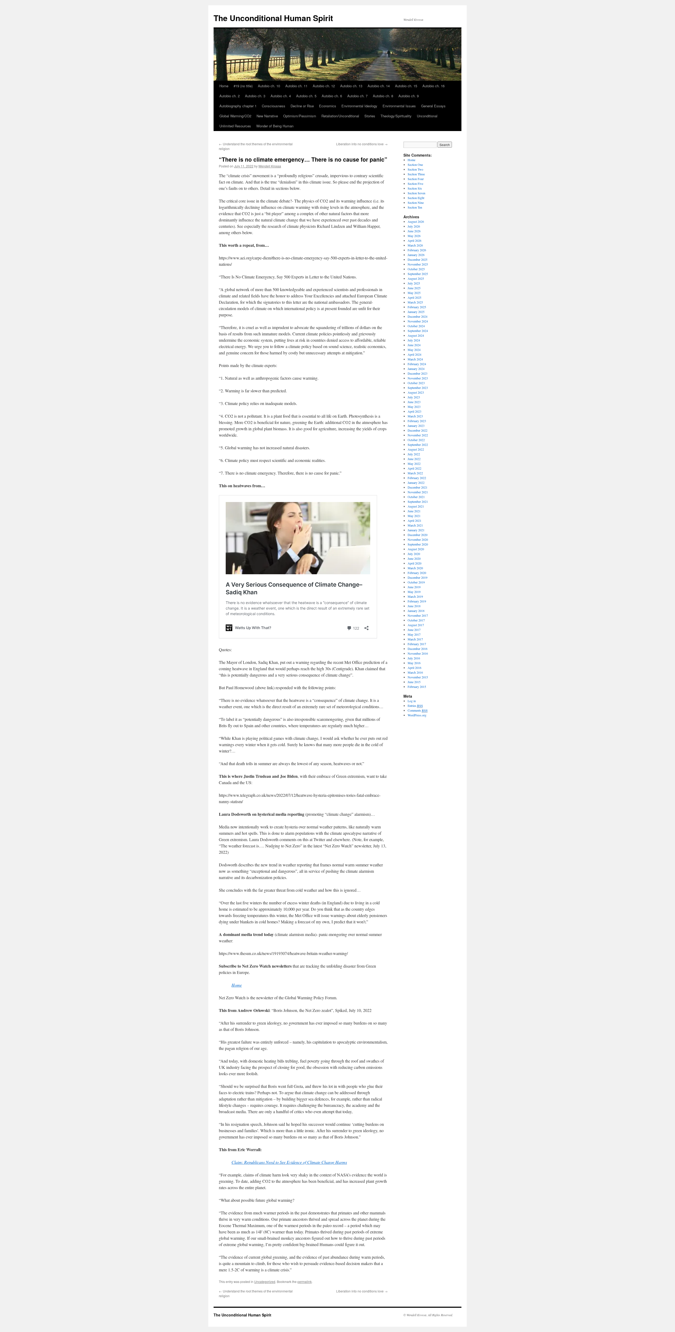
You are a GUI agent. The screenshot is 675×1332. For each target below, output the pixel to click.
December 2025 (417, 259)
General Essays (433, 105)
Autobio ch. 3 (255, 95)
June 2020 (414, 558)
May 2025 (414, 293)
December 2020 (417, 535)
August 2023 (416, 392)
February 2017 (417, 644)
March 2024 (415, 359)
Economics (327, 105)
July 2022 (414, 454)
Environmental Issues (399, 105)
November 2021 (418, 492)
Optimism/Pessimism (299, 115)
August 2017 (416, 625)
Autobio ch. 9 (408, 95)
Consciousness (273, 105)
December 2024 (417, 316)
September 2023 (418, 387)
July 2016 (414, 658)
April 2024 (414, 354)
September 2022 (418, 444)
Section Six (415, 188)
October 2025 (416, 269)
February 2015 (417, 686)
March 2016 (415, 672)
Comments (418, 710)
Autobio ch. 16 (433, 85)
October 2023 (416, 383)
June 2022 (414, 459)
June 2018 (414, 606)
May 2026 (414, 236)
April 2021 (414, 520)
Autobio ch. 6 (332, 95)
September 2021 (418, 501)
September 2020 (418, 544)
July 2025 (414, 283)
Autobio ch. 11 (296, 85)
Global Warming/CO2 (235, 115)
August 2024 (416, 335)
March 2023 (415, 416)
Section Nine (416, 202)
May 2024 (414, 350)
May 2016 (414, 663)
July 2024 (414, 340)
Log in (412, 701)
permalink (304, 1281)
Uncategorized (264, 1281)
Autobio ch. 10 (269, 85)
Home (223, 85)
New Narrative (267, 115)
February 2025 (417, 307)
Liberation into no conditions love (362, 144)
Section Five (415, 183)
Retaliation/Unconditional (340, 115)
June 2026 (414, 231)
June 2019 (414, 587)
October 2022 (416, 440)
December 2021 (417, 487)
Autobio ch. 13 (351, 85)
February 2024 (417, 364)
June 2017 (414, 630)
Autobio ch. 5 (306, 95)
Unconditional (427, 115)
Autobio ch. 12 (324, 85)
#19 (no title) (243, 85)
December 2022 (417, 430)
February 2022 (417, 478)
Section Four (416, 179)
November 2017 (418, 615)
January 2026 (416, 255)
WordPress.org (417, 715)
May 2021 (414, 516)
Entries (415, 705)
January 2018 (416, 611)
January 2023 (416, 425)
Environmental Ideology (359, 105)
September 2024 (418, 331)
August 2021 (416, 506)
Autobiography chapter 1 (238, 105)
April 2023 (414, 411)
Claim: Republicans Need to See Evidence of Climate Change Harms (289, 1162)
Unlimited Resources (235, 125)
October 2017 (416, 620)
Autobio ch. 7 (357, 95)
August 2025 (416, 278)
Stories (369, 115)
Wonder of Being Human (274, 125)
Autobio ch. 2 (229, 95)
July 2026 (414, 226)
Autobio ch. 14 (379, 85)
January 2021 (416, 530)
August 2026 (416, 221)
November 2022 (418, 435)
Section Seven (416, 193)
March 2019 (415, 596)
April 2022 (414, 468)
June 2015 (414, 682)
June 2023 (414, 402)
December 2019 (417, 577)
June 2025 (414, 288)
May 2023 (414, 406)
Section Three (416, 174)
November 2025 (418, 264)
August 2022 (416, 449)
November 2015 (418, 677)
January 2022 (416, 482)
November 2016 (418, 653)
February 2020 (417, 573)
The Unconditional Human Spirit (273, 17)
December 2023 (417, 373)
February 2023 (417, 421)
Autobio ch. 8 (383, 95)
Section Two (415, 169)
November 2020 (418, 539)
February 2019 (417, 601)
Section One (415, 164)
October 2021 (416, 497)
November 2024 (418, 321)
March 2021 (415, 525)
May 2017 (414, 634)
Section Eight (416, 198)
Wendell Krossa (269, 166)
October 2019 (416, 582)
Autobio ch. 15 (406, 85)
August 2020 (416, 549)
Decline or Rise (302, 105)
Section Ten (415, 207)
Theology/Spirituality (396, 115)
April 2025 (414, 297)
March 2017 (415, 639)
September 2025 (418, 274)
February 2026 (417, 250)
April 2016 (414, 667)
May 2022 (414, 463)
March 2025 (415, 302)
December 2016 (417, 648)
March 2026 (415, 245)
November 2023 (418, 378)
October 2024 (416, 326)
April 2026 (414, 240)
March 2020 (415, 568)
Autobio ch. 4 (281, 95)
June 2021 (414, 511)
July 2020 (414, 554)
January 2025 (416, 312)
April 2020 (414, 563)
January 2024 (416, 368)
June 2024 (414, 345)
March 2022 (415, 473)
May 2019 (414, 592)
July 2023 (414, 397)
